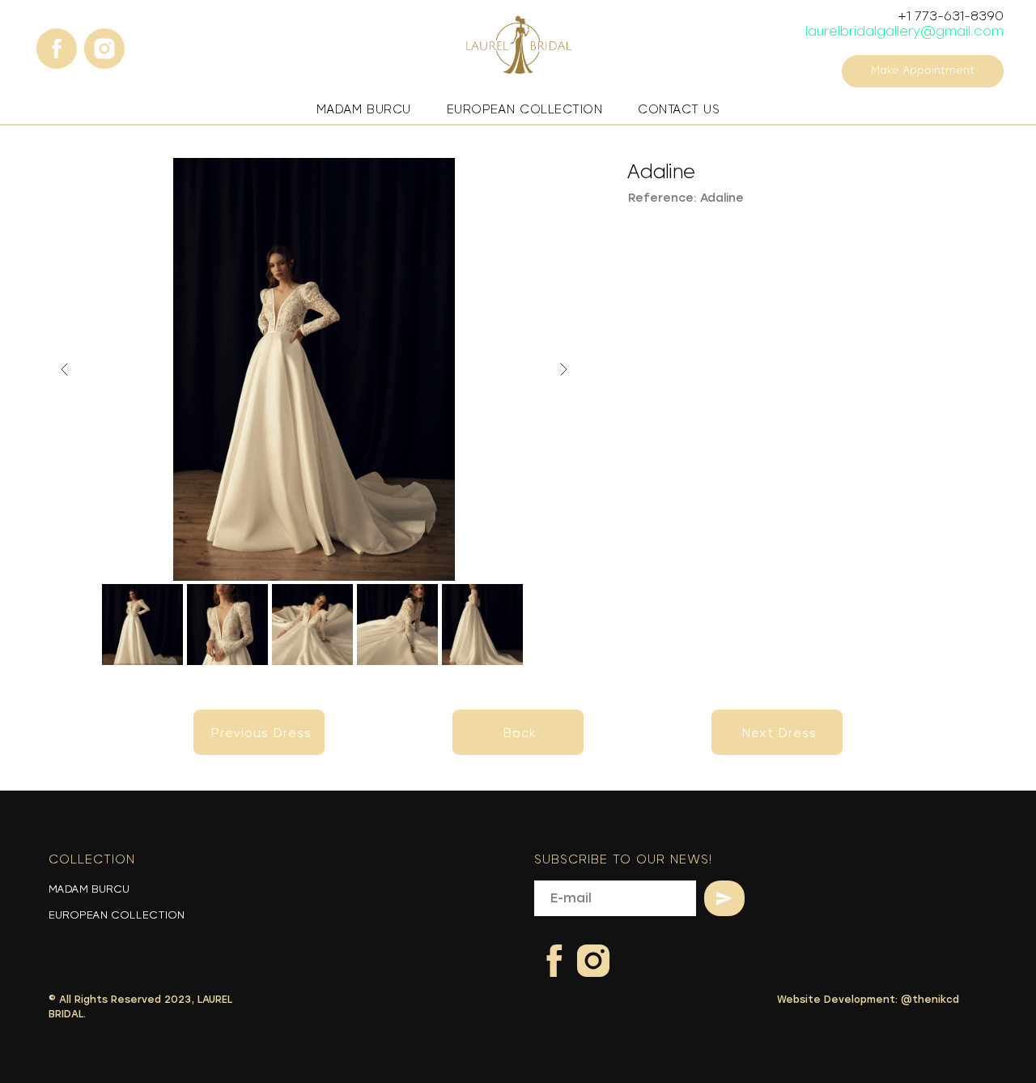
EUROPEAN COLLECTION (117, 915)
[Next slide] (563, 369)
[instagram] (96, 40)
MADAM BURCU (89, 889)
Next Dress (779, 733)
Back (520, 733)
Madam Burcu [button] (363, 109)
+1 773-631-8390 (951, 15)
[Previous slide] (65, 369)
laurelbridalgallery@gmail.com (904, 31)
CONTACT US (679, 109)
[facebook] (48, 40)
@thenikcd (930, 999)
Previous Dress (261, 733)
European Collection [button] (525, 109)
